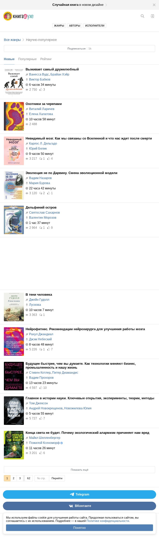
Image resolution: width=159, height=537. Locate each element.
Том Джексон (38, 403)
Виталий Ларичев (41, 109)
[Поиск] (142, 16)
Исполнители (94, 25)
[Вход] (152, 16)
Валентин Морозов (42, 217)
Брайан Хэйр (59, 74)
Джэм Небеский (40, 339)
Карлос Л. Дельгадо (43, 143)
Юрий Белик (38, 148)
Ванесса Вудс (39, 74)
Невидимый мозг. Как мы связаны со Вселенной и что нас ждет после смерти (89, 138)
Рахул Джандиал (41, 334)
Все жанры (12, 40)
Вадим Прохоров (41, 377)
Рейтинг (46, 59)
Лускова (35, 304)
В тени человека (39, 294)
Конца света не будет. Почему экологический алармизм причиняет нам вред (87, 433)
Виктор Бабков (39, 79)
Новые (9, 59)
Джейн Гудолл (39, 299)
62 (28, 478)
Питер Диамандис (65, 372)
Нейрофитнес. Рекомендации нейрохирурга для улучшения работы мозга (85, 329)
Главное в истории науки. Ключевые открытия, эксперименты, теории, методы (90, 398)
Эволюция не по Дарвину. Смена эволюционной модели (71, 173)
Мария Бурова (39, 183)
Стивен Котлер (40, 372)
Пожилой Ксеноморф (44, 442)
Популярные (27, 59)
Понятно (79, 527)
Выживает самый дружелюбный (52, 69)
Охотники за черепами (44, 104)
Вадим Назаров (40, 178)
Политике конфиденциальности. (108, 520)
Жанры (59, 25)
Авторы (74, 25)
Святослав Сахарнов (44, 212)
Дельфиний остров (41, 207)
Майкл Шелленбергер (44, 437)
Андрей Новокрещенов (46, 408)
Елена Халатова (41, 114)
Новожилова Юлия (78, 408)
